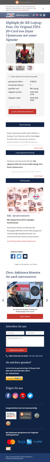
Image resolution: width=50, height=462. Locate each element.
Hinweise (33, 2)
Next (42, 53)
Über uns (8, 457)
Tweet (19, 256)
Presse (14, 457)
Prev (8, 53)
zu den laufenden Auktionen (22, 111)
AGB (21, 458)
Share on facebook (13, 256)
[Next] (47, 300)
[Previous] (3, 300)
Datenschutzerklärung (22, 10)
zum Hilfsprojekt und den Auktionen (21, 241)
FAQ (22, 457)
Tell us (25, 256)
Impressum (28, 457)
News (18, 457)
